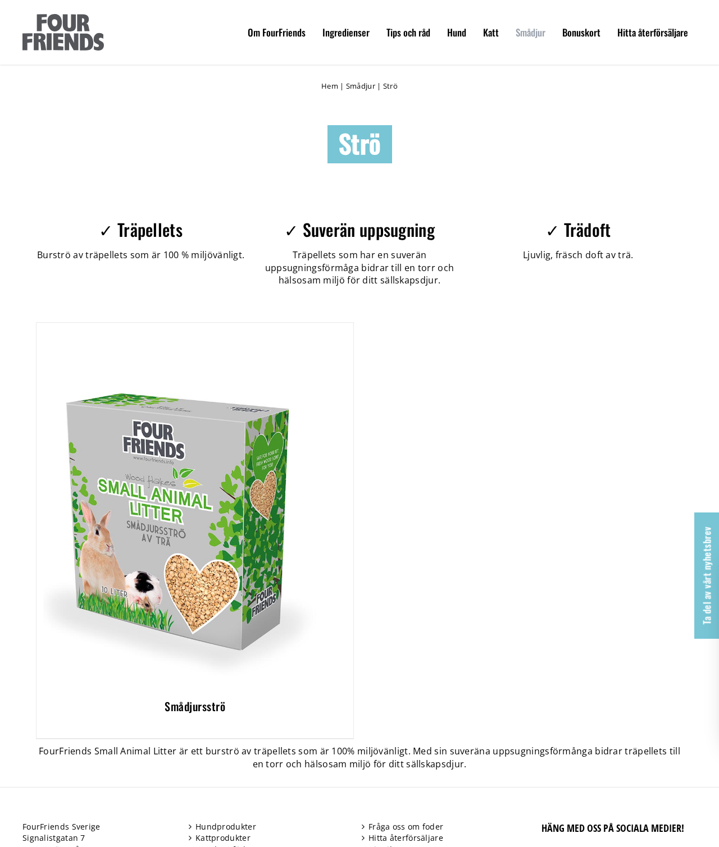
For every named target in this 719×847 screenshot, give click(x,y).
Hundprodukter (225, 826)
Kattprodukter (223, 837)
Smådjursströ (195, 706)
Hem (329, 86)
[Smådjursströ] (177, 329)
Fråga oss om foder (405, 826)
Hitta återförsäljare (405, 837)
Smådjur (360, 86)
